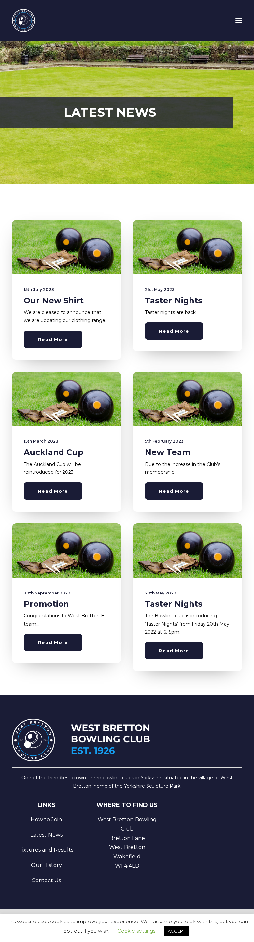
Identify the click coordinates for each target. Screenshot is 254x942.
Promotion (46, 604)
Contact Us (46, 880)
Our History (46, 865)
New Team (167, 452)
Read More (53, 339)
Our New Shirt (54, 300)
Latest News (46, 835)
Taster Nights (173, 300)
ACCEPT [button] (176, 931)
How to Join (46, 819)
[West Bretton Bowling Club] (23, 20)
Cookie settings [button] (136, 931)
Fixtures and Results (46, 850)
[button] (239, 20)
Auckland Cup (53, 452)
